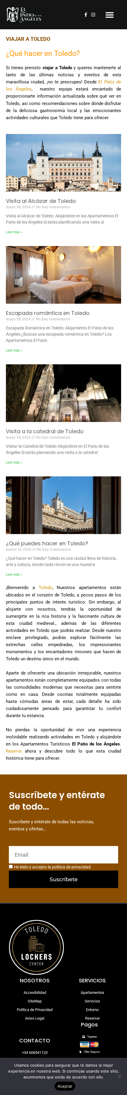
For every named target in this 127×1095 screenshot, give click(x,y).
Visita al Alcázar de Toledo (41, 201)
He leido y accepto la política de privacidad (52, 867)
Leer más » (14, 232)
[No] (120, 1076)
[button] (109, 14)
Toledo (45, 587)
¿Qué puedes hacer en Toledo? (47, 543)
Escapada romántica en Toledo (47, 313)
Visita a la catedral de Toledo (45, 431)
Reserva (14, 751)
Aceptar (65, 1086)
